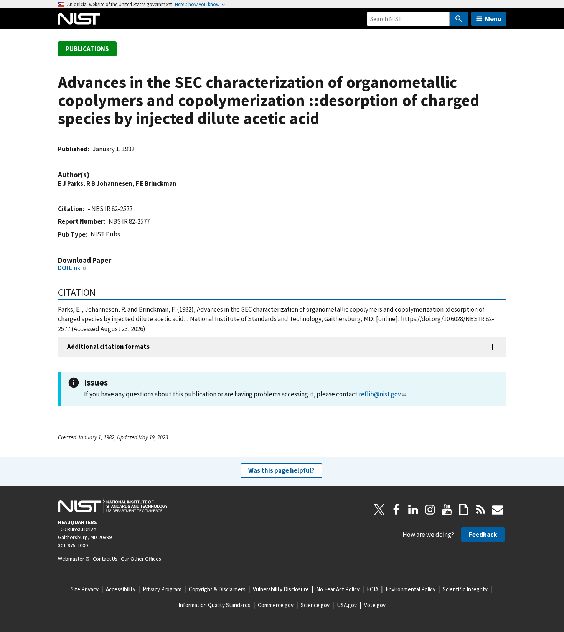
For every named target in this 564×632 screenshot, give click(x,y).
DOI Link (69, 268)
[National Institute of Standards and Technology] (113, 505)
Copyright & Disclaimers (217, 589)
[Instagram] (430, 509)
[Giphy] (463, 509)
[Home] (79, 19)
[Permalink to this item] (93, 175)
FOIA (372, 589)
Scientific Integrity (465, 589)
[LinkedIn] (413, 509)
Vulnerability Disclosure (281, 589)
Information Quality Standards (214, 605)
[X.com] (379, 509)
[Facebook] (396, 509)
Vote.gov (375, 605)
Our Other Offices (141, 558)
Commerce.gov (276, 605)
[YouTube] (447, 509)
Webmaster (71, 558)
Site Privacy (85, 589)
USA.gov (347, 605)
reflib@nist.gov (380, 394)
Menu (493, 18)
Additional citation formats (108, 346)
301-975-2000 (73, 545)
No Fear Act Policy (338, 589)
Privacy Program (162, 589)
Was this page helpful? (281, 470)
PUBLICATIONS (87, 49)
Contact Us (105, 558)
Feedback (483, 534)
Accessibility (120, 589)
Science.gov (315, 605)
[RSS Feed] (480, 509)
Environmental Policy (410, 589)
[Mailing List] (497, 509)
